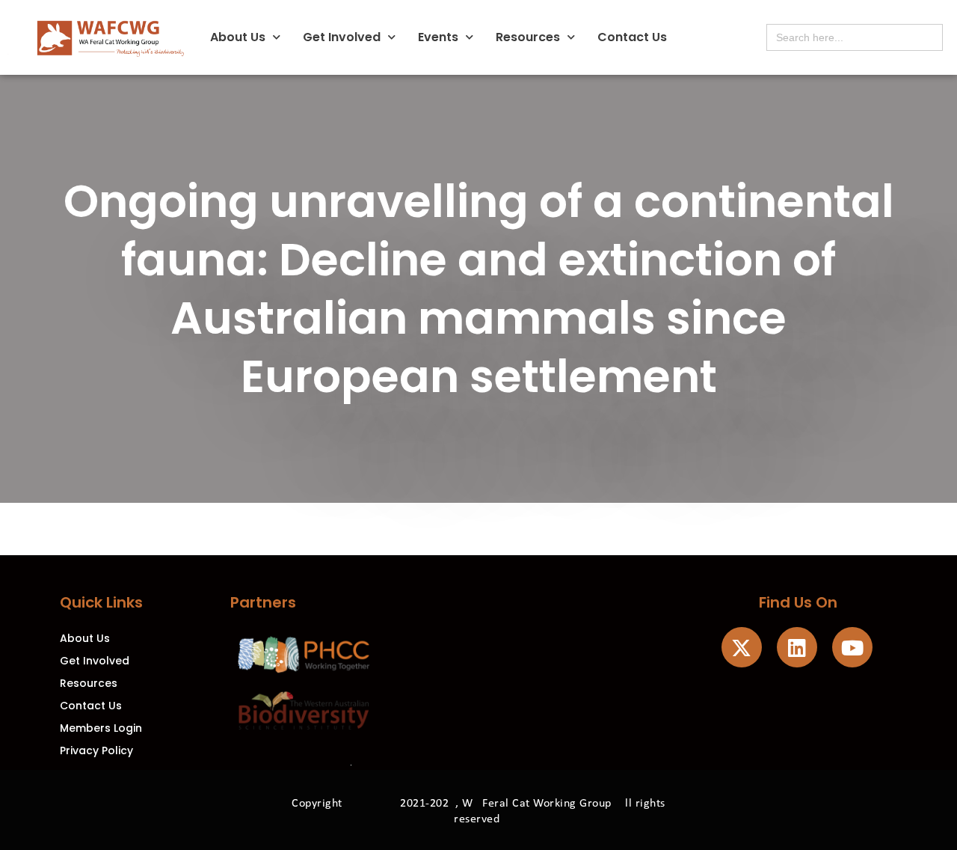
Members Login (101, 728)
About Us (237, 37)
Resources (528, 37)
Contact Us (632, 37)
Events (438, 37)
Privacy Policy (96, 750)
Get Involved (342, 37)
